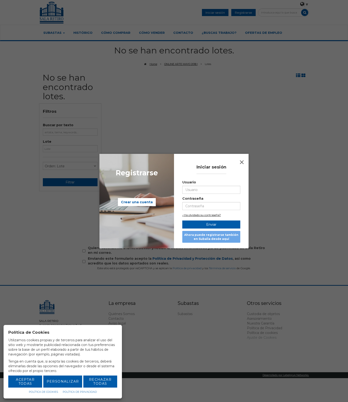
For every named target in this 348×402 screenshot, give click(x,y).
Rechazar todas (100, 381)
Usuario (189, 182)
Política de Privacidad (80, 391)
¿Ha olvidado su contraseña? (201, 215)
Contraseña (192, 198)
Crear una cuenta (137, 202)
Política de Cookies (43, 391)
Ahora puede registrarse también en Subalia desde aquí (211, 237)
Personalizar (63, 381)
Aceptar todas (25, 381)
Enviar (211, 224)
